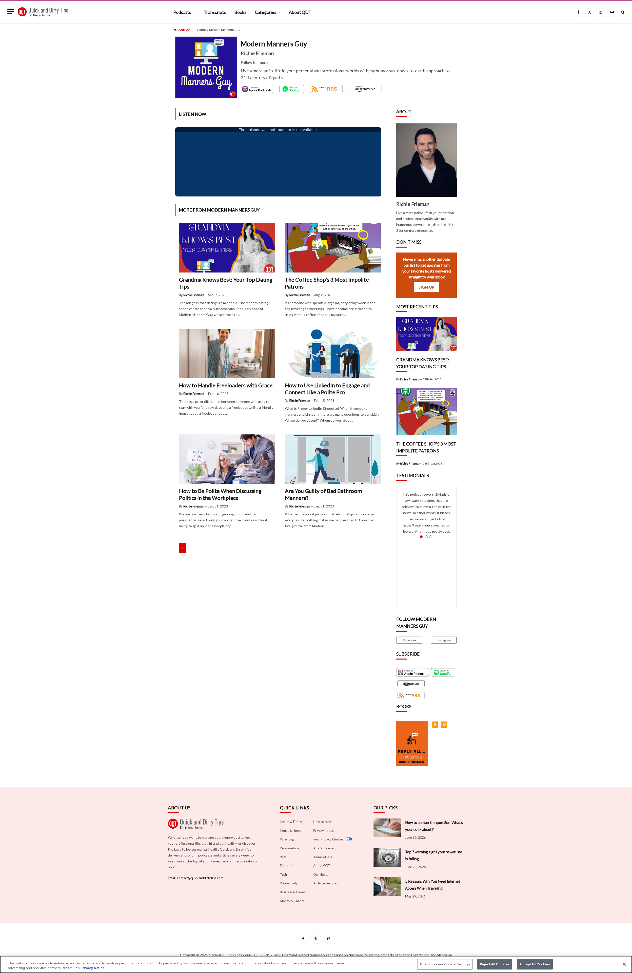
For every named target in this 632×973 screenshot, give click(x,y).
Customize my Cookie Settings (445, 964)
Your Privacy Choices (328, 839)
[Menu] (10, 14)
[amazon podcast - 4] (365, 89)
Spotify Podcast (286, 89)
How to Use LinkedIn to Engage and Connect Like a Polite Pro (327, 388)
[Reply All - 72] (436, 727)
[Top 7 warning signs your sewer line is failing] (387, 857)
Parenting (287, 839)
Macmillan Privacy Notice (83, 968)
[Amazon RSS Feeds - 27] (411, 683)
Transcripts (215, 12)
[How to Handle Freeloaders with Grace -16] (227, 377)
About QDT (300, 12)
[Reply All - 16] (444, 727)
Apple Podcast (253, 87)
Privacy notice (323, 831)
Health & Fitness (291, 822)
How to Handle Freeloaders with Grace (226, 385)
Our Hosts (320, 874)
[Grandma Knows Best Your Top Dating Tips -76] (426, 350)
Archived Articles (325, 883)
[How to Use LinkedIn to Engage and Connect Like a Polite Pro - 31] (333, 377)
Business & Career (293, 892)
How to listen (322, 822)
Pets (283, 857)
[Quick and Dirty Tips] (43, 12)
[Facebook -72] (271, 62)
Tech (283, 874)
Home (201, 30)
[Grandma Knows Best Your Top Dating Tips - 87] (227, 271)
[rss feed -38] (326, 89)
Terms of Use (322, 857)
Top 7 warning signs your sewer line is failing (433, 855)
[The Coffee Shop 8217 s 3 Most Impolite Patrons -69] (426, 434)
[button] (409, 640)
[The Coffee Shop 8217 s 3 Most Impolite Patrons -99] (333, 271)
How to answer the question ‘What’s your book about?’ (434, 826)
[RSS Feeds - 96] (411, 696)
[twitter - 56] (275, 62)
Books (240, 12)
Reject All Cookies (495, 964)
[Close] (624, 964)
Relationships (289, 848)
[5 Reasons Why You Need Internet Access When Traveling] (387, 886)
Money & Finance (292, 901)
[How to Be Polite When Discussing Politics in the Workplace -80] (227, 482)
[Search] (622, 12)
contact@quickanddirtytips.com (200, 878)
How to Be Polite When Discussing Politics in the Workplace (220, 494)
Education (287, 866)
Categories (265, 12)
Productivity (289, 883)
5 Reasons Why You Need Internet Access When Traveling (432, 884)
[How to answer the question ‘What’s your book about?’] (387, 827)
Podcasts (182, 12)
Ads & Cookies (324, 848)
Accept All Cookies (534, 964)
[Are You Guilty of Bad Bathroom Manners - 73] (333, 482)
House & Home (290, 831)
